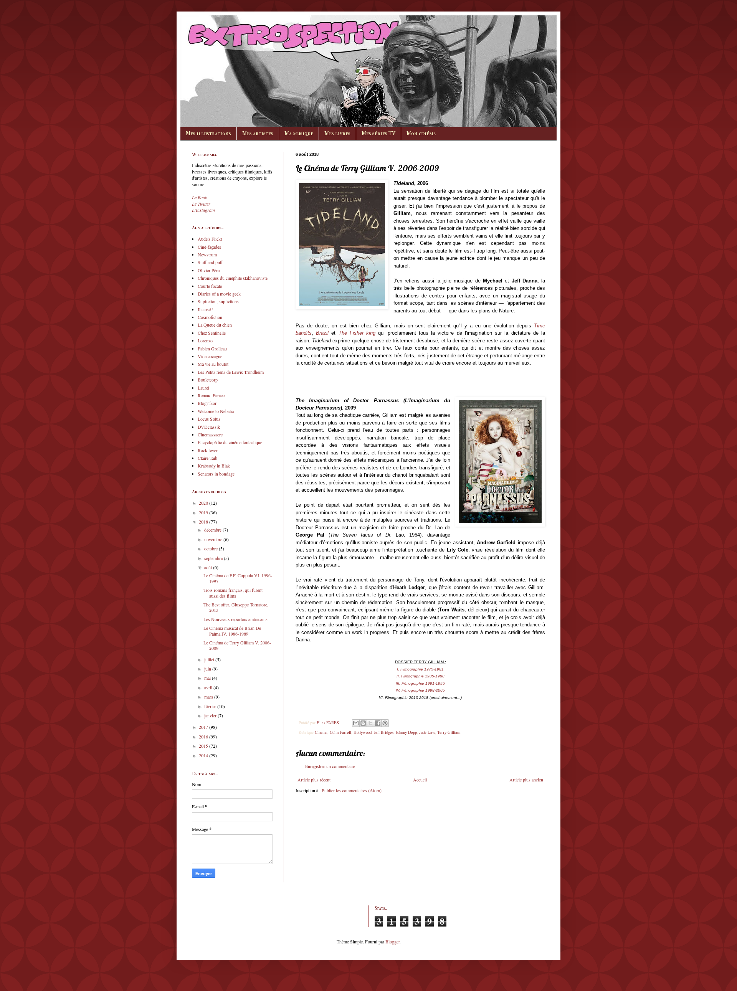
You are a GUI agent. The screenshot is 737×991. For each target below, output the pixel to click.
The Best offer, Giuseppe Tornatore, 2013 (235, 607)
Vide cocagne (210, 356)
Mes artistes (257, 133)
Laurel (203, 388)
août (208, 567)
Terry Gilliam (448, 732)
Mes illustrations (208, 133)
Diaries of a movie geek (219, 294)
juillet (209, 659)
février (210, 706)
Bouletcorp (208, 380)
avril (208, 687)
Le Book (199, 197)
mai (208, 678)
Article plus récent (313, 779)
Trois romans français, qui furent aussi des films (233, 592)
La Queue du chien (215, 325)
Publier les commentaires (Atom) (352, 790)
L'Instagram (203, 210)
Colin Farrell (340, 732)
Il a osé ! (205, 309)
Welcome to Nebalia (216, 411)
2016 (204, 736)
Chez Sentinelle (212, 333)
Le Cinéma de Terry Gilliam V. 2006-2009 (237, 645)
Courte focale (210, 286)
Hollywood (363, 732)
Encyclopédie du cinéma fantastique (230, 442)
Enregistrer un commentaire (330, 766)
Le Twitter (201, 204)
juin (208, 669)
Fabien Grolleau (212, 348)
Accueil (420, 779)
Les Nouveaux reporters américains (235, 619)
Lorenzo (205, 340)
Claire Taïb (207, 458)
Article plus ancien (526, 779)
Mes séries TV (378, 133)
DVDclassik (209, 427)
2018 (204, 522)
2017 (204, 727)
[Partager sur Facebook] (378, 723)
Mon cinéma (421, 133)
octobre (211, 548)
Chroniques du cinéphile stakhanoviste (233, 278)
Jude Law (427, 732)
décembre (213, 530)
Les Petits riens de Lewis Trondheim (231, 372)
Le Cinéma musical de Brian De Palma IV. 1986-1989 (232, 630)
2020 (204, 503)
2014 (204, 755)
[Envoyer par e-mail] (356, 723)
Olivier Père (209, 270)
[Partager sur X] (370, 723)
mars (209, 697)
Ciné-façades (209, 247)
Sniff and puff (210, 262)
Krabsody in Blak (214, 465)
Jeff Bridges (383, 732)
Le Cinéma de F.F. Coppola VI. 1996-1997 (237, 578)
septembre (214, 558)
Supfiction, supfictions (218, 301)
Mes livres (337, 133)
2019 (204, 512)
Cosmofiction (210, 317)
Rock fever (208, 450)
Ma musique (298, 133)
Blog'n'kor (207, 403)
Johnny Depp (406, 732)
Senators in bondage (216, 474)
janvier (211, 715)
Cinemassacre (210, 434)
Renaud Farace (211, 395)
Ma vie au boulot (213, 364)
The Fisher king (357, 333)
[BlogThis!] (363, 723)
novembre (213, 539)
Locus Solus (209, 419)
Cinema (321, 732)
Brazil (322, 333)
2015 (204, 746)
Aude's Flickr (210, 239)
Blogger (392, 941)
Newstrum (207, 254)
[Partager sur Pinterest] (385, 723)
